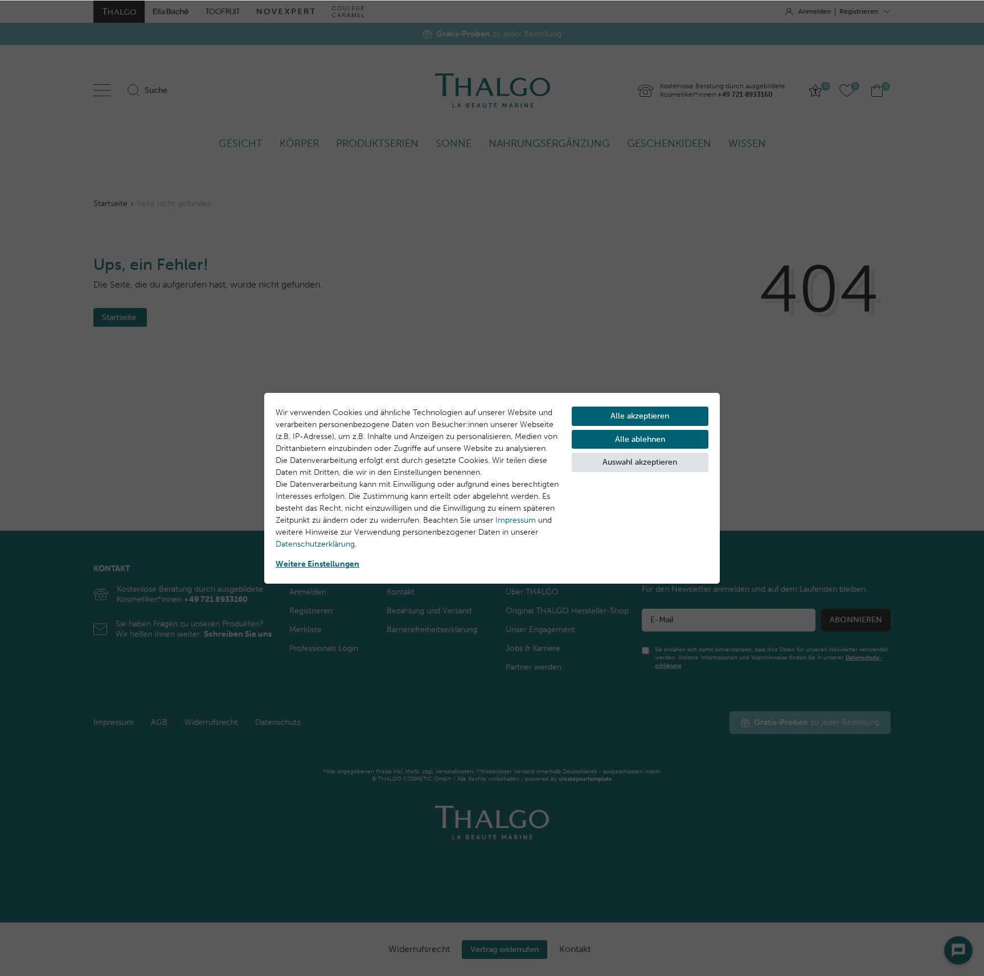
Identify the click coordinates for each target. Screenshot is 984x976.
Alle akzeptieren (639, 416)
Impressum (515, 520)
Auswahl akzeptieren (639, 462)
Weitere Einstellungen (317, 564)
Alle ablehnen (640, 439)
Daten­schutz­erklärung (315, 544)
